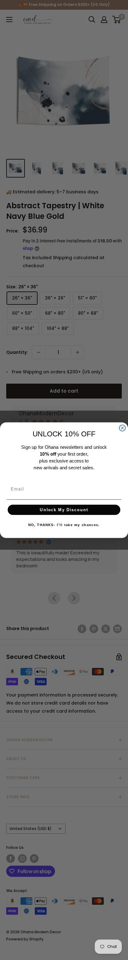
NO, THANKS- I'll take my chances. (64, 525)
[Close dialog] (122, 428)
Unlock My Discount (64, 509)
